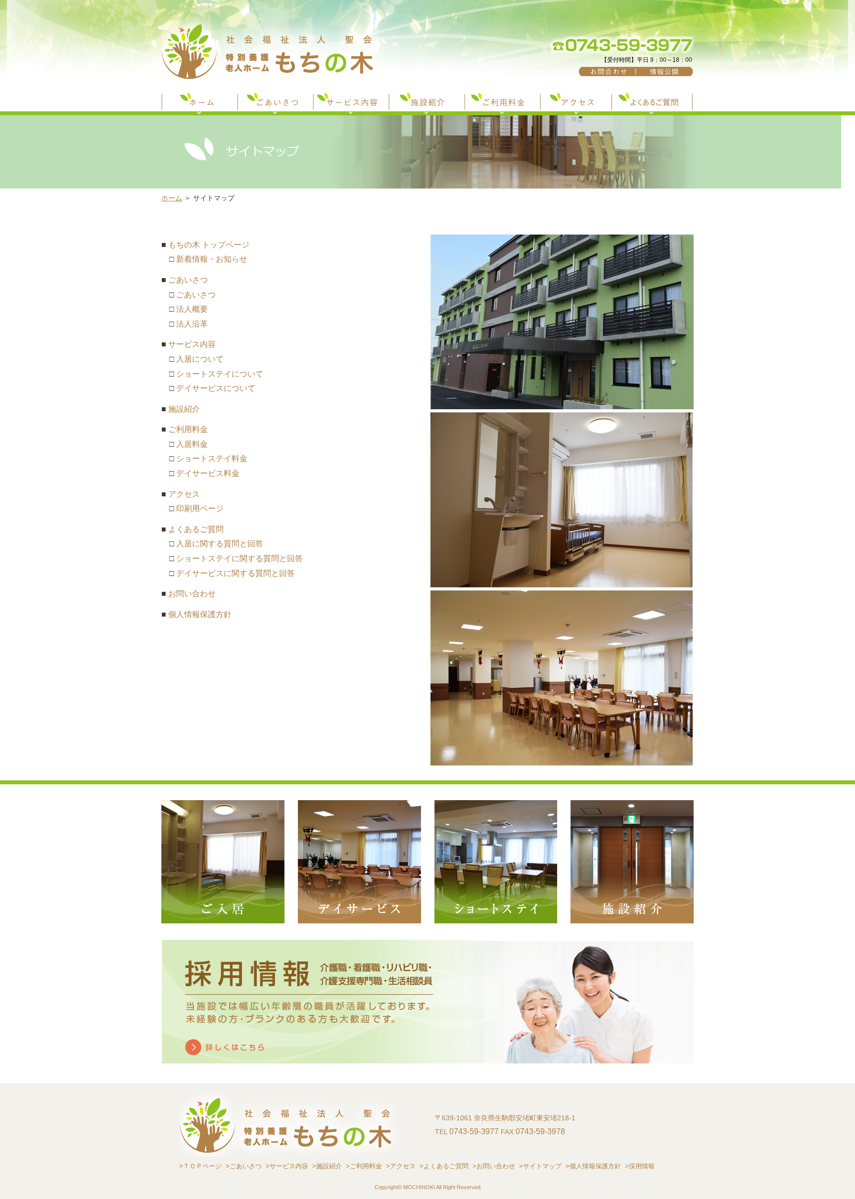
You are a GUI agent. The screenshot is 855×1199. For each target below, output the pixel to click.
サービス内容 (192, 344)
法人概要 (192, 309)
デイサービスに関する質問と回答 (235, 573)
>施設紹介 (327, 1166)
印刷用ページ (200, 508)
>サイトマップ (540, 1166)
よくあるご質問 (196, 529)
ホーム (171, 198)
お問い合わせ (192, 593)
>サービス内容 (287, 1166)
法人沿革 (192, 324)
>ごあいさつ (244, 1166)
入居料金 (192, 444)
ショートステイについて (219, 374)
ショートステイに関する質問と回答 (239, 558)
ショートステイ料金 (211, 458)
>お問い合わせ (494, 1166)
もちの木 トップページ (208, 244)
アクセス (184, 494)
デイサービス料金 (207, 473)
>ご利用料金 (364, 1166)
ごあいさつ (188, 280)
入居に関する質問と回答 (219, 543)
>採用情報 (640, 1166)
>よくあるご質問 (444, 1166)
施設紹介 (184, 409)
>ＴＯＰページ (200, 1166)
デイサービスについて (215, 388)
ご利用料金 (188, 429)
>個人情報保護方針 (593, 1166)
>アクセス (401, 1166)
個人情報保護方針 (200, 614)
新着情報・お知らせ (211, 259)
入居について (200, 359)
